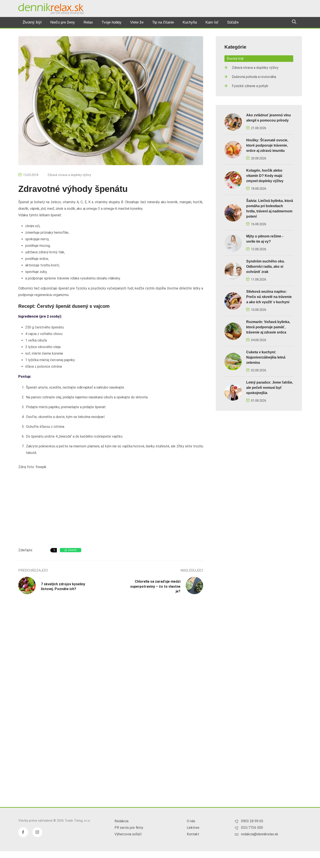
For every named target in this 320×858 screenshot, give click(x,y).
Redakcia (121, 821)
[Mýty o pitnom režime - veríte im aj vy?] (233, 243)
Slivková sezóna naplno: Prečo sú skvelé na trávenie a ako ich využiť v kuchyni (269, 297)
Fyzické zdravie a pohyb (250, 86)
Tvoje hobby (111, 22)
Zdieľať (72, 550)
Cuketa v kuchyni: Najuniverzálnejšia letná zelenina (265, 357)
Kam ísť (211, 22)
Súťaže (233, 22)
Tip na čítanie (163, 22)
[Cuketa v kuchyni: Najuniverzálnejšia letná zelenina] (233, 361)
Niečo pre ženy (62, 22)
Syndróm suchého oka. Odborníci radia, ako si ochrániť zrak (265, 266)
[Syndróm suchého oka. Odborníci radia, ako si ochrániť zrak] (233, 270)
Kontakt (193, 834)
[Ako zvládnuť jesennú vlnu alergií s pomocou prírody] (233, 122)
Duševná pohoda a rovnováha (254, 77)
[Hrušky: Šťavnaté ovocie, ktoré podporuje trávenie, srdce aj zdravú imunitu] (233, 149)
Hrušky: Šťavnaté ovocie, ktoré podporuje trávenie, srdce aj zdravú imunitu (267, 145)
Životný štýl (32, 22)
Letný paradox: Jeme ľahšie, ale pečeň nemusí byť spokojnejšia (269, 388)
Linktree (193, 828)
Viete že (136, 22)
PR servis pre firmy (129, 828)
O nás (191, 821)
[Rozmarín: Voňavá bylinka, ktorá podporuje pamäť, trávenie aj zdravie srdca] (233, 331)
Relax (88, 22)
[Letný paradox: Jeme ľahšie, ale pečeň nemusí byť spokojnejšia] (233, 391)
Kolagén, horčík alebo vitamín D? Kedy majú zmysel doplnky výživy (264, 176)
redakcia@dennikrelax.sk (259, 834)
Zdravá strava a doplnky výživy (69, 175)
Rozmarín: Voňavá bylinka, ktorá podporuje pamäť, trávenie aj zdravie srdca (268, 327)
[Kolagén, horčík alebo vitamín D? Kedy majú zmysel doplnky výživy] (233, 180)
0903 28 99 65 (252, 821)
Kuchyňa (190, 22)
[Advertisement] (110, 509)
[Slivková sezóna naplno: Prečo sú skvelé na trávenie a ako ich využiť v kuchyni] (233, 301)
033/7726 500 (252, 828)
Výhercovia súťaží (128, 834)
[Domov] (51, 9)
